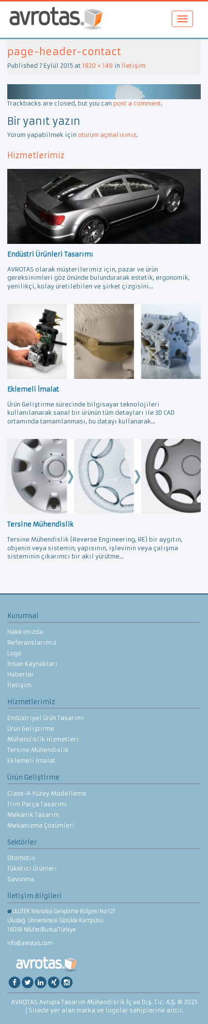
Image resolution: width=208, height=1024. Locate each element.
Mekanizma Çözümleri (40, 825)
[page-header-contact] (104, 91)
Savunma (20, 879)
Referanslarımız (32, 642)
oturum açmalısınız (107, 134)
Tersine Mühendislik (38, 749)
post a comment (137, 103)
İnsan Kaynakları (32, 663)
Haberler (20, 674)
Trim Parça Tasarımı (37, 804)
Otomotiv (21, 857)
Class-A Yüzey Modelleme (46, 793)
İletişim (133, 65)
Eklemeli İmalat (31, 760)
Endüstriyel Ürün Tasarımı (45, 718)
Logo (14, 653)
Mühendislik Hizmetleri (43, 739)
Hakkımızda (25, 631)
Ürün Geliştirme (30, 728)
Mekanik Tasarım (33, 814)
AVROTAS (56, 19)
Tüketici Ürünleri (32, 868)
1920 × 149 (97, 65)
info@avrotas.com (30, 943)
